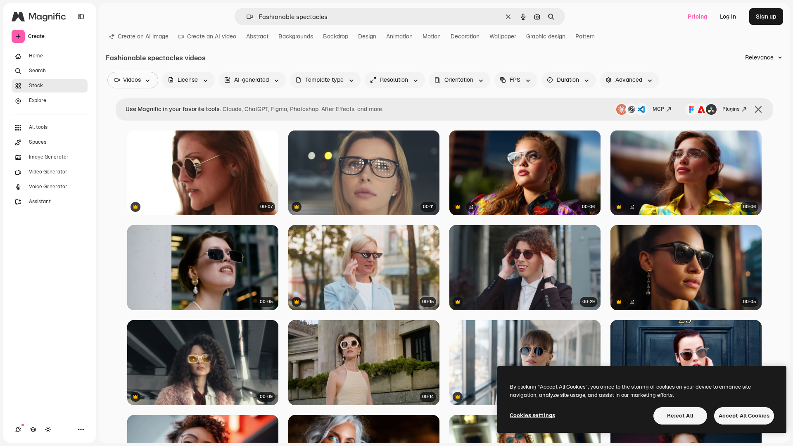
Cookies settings (532, 415)
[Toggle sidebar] (81, 16)
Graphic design (545, 36)
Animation (399, 36)
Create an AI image (143, 36)
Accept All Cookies (744, 415)
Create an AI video (211, 36)
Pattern (585, 36)
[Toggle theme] (48, 429)
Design (367, 36)
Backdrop (335, 36)
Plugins (730, 109)
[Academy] (33, 429)
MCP (658, 109)
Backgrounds (295, 36)
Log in (728, 16)
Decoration (465, 36)
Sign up (766, 16)
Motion (432, 36)
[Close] (758, 109)
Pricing (698, 16)
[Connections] (18, 429)
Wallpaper (502, 36)
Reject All (680, 415)
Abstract (257, 36)
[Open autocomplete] (246, 17)
